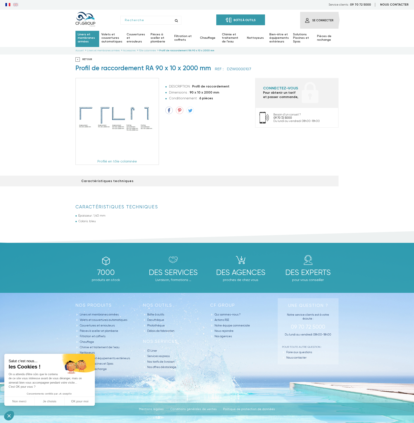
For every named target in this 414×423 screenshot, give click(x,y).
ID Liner (152, 350)
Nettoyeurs (87, 352)
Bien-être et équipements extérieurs (105, 358)
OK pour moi (79, 401)
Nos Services (160, 341)
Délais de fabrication (160, 330)
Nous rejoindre (224, 330)
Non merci (19, 401)
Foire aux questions (299, 352)
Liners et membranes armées (99, 314)
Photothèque (156, 325)
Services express (158, 356)
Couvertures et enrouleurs (97, 325)
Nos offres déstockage (161, 367)
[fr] (7, 5)
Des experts (308, 272)
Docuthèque (155, 320)
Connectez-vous (280, 88)
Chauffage (87, 341)
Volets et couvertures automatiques (103, 320)
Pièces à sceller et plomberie (99, 330)
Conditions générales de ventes (193, 409)
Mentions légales (151, 409)
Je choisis (49, 401)
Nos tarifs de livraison (161, 361)
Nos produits (93, 305)
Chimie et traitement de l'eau (99, 347)
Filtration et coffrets (92, 336)
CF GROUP (222, 305)
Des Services (173, 272)
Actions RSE (222, 320)
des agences (240, 272)
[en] (15, 5)
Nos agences (223, 336)
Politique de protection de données (249, 409)
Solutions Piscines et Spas (96, 363)
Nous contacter (296, 357)
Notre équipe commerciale (232, 325)
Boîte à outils (155, 314)
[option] (117, 121)
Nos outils (157, 305)
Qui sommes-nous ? (228, 314)
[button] (9, 416)
